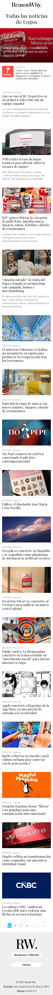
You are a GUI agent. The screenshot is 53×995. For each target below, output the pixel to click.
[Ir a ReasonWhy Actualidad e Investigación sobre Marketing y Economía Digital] (26, 5)
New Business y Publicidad (26, 955)
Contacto (26, 964)
